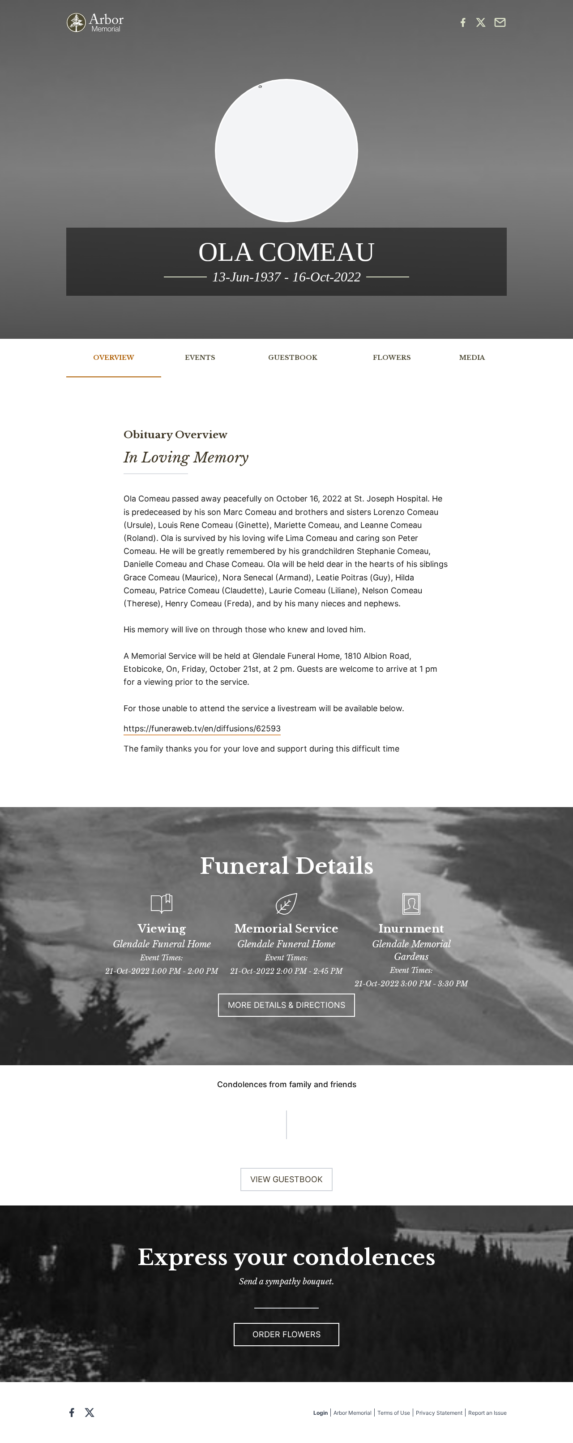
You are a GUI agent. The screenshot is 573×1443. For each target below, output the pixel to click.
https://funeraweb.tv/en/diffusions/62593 (202, 728)
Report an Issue (487, 1412)
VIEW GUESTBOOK (286, 1179)
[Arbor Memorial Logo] (95, 23)
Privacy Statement (439, 1412)
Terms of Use (393, 1412)
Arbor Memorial (353, 1412)
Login (320, 1412)
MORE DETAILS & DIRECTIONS (286, 1005)
